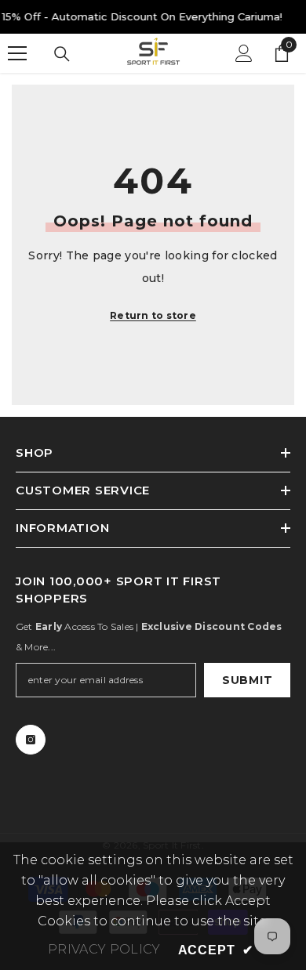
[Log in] (244, 53)
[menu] (17, 53)
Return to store (153, 315)
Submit (247, 680)
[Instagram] (31, 740)
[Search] (62, 54)
